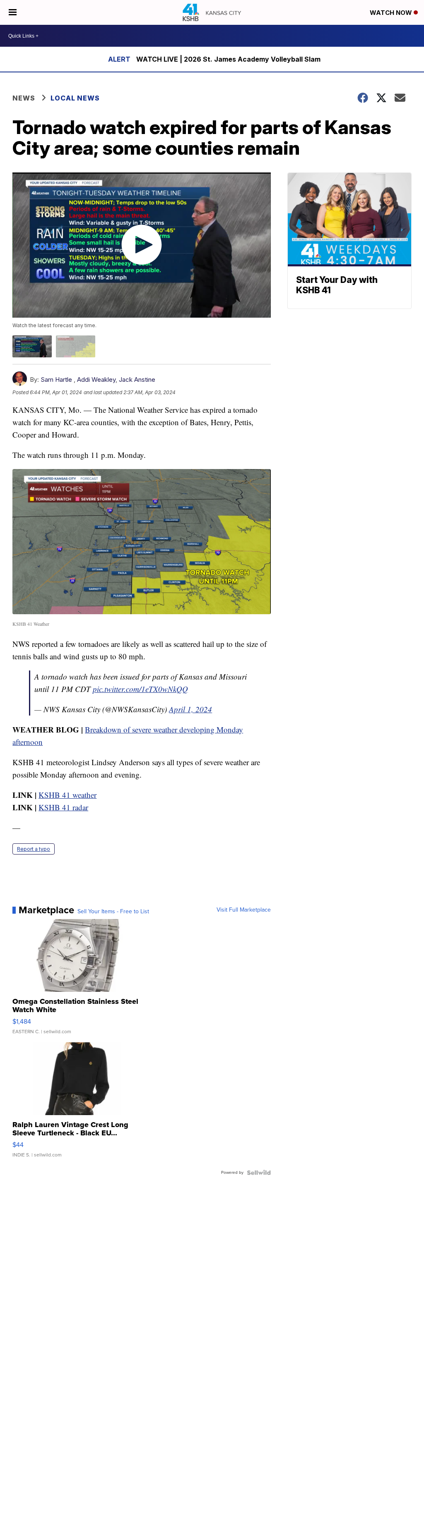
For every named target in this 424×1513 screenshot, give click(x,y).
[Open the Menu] (12, 12)
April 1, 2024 (190, 709)
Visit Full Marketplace (244, 910)
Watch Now (392, 13)
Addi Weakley (96, 379)
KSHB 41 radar (63, 807)
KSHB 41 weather (67, 795)
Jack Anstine (137, 379)
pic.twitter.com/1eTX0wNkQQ (140, 689)
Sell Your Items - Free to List (113, 912)
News (23, 98)
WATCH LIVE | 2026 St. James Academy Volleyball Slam (228, 59)
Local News (75, 98)
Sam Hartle (56, 379)
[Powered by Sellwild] (259, 1172)
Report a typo (33, 849)
